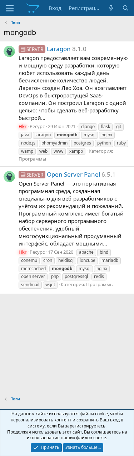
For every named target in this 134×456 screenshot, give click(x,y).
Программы (32, 159)
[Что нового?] (111, 8)
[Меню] (9, 8)
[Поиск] (126, 8)
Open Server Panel (63, 174)
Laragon (48, 49)
